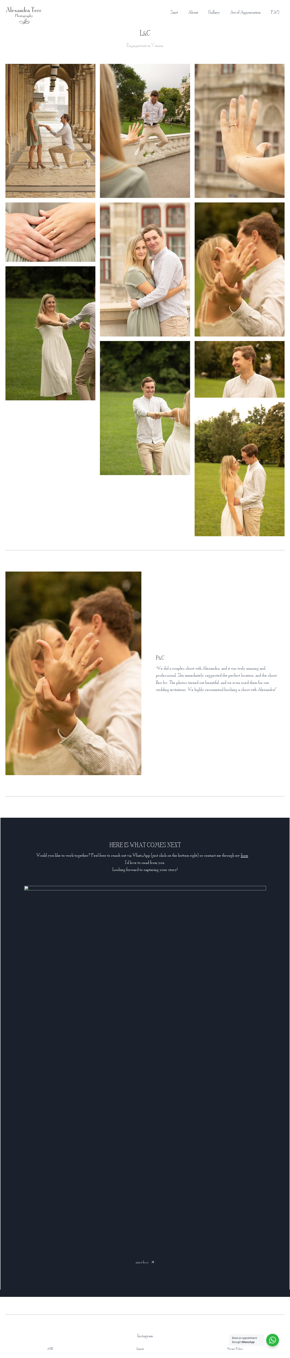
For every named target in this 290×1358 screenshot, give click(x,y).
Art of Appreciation (245, 12)
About (193, 12)
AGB (50, 1349)
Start (174, 12)
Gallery (214, 12)
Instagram (145, 1336)
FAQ (275, 12)
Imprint (140, 1349)
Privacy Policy (235, 1349)
